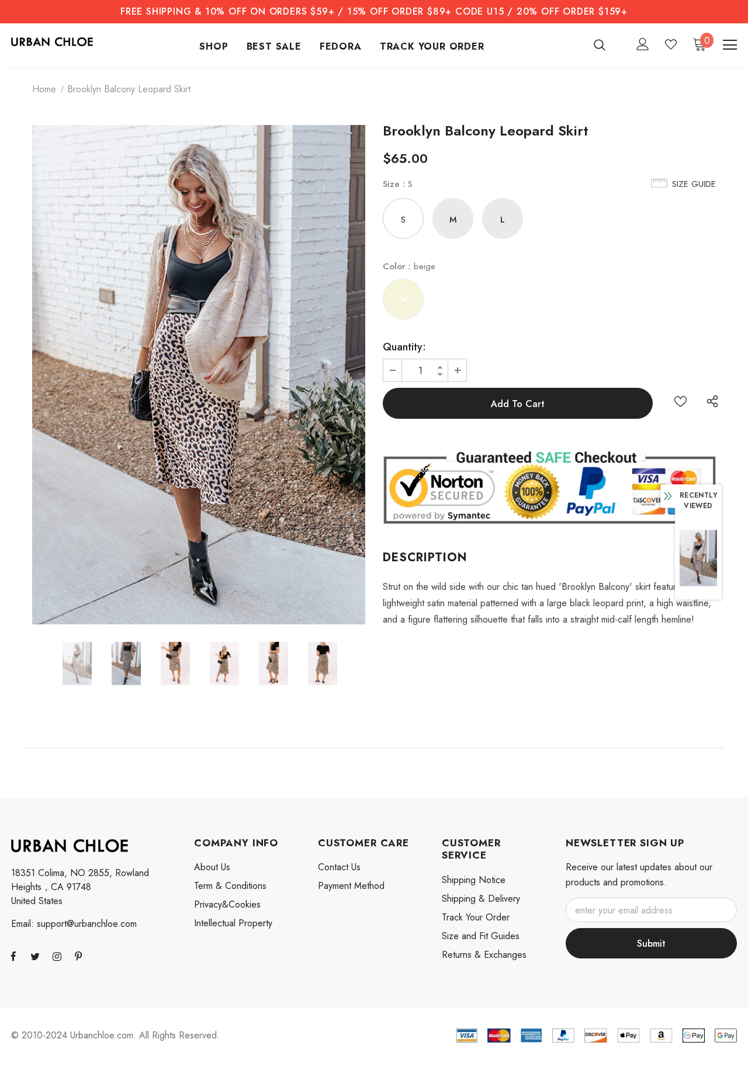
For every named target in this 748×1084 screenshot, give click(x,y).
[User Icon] (642, 44)
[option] (198, 374)
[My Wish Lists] (671, 44)
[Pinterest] (78, 956)
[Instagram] (56, 956)
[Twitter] (35, 956)
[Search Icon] (607, 44)
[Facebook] (13, 956)
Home (44, 89)
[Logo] (52, 41)
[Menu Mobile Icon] (730, 45)
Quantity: (404, 347)
